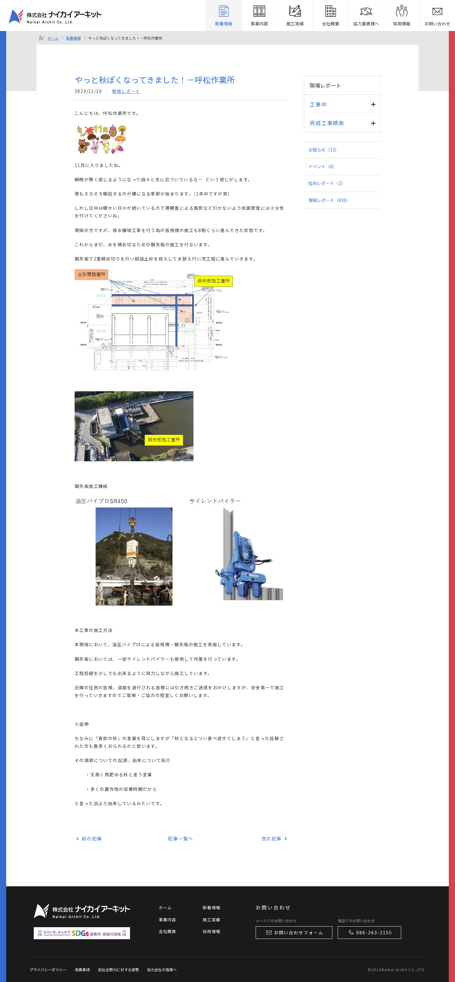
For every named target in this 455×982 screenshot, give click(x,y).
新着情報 (73, 38)
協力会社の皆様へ (162, 969)
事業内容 (167, 920)
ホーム (52, 38)
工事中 (318, 104)
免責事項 (82, 969)
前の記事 (92, 838)
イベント (322, 166)
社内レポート (326, 183)
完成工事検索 (327, 123)
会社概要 (167, 931)
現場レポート (126, 91)
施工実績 (211, 920)
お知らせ (323, 150)
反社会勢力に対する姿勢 (118, 969)
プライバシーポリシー (48, 969)
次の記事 (271, 838)
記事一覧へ (180, 838)
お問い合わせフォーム (298, 932)
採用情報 (211, 931)
